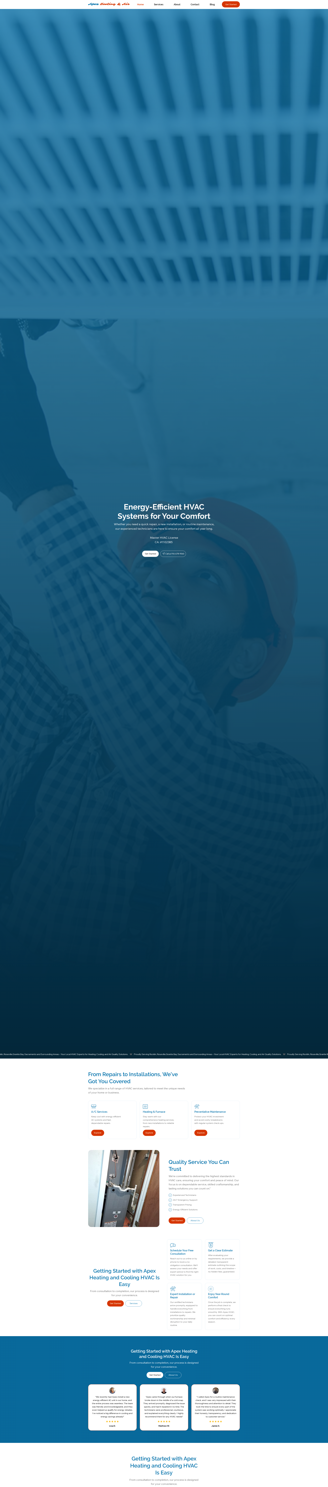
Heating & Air (109, 4)
